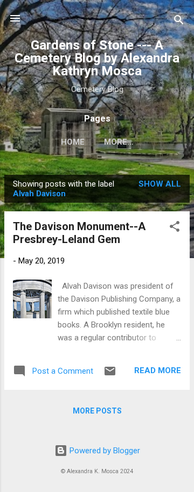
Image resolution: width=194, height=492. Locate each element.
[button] (174, 228)
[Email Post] (109, 375)
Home (73, 142)
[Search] (178, 21)
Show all (159, 184)
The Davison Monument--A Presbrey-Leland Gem (79, 233)
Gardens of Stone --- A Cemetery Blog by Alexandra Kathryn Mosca (97, 58)
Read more (157, 370)
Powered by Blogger (103, 450)
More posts (97, 411)
